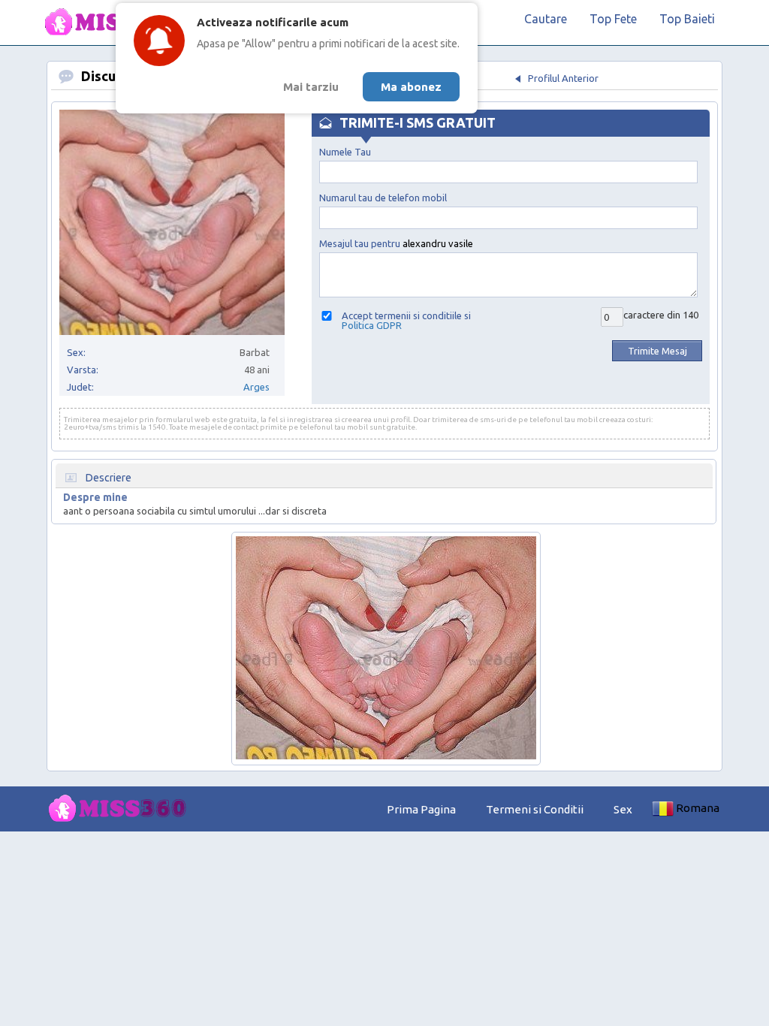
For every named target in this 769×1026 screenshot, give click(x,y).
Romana (697, 807)
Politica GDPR (372, 325)
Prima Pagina (421, 809)
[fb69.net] (122, 809)
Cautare (545, 19)
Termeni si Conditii (535, 809)
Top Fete (613, 19)
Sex (623, 809)
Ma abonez (411, 86)
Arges (256, 387)
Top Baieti (687, 19)
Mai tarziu (311, 86)
